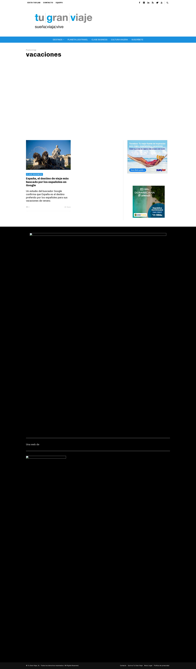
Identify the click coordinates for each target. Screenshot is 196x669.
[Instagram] (144, 2)
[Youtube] (161, 2)
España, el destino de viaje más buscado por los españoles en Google (47, 182)
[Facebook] (139, 2)
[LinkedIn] (148, 2)
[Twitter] (157, 2)
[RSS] (153, 2)
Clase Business (34, 174)
